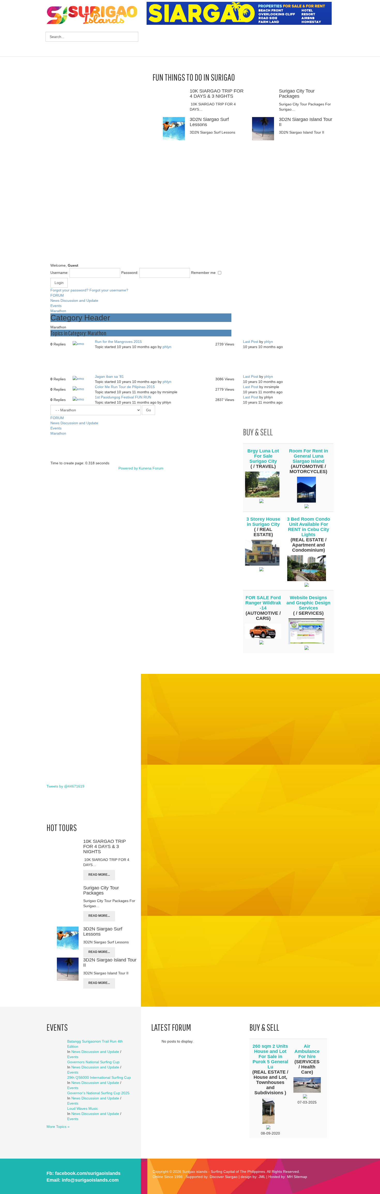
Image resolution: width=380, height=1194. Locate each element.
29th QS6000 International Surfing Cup (99, 1077)
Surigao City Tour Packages (297, 93)
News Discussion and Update (74, 300)
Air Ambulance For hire (307, 1051)
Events (56, 306)
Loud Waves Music (82, 1108)
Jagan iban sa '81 (109, 376)
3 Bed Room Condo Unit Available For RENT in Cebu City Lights (308, 527)
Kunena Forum (151, 468)
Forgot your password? (69, 290)
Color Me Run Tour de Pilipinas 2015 (125, 387)
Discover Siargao (224, 1177)
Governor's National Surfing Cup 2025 (98, 1093)
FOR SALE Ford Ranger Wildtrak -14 (263, 603)
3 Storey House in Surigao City (263, 522)
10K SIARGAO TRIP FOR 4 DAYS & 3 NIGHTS (217, 93)
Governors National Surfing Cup (93, 1062)
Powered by (128, 468)
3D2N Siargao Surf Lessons (209, 122)
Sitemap (300, 1177)
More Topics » (58, 1126)
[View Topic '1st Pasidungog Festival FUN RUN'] (80, 399)
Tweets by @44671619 (65, 786)
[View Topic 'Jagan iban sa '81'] (80, 379)
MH (290, 1177)
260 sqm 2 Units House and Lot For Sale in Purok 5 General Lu (270, 1056)
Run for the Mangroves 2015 (118, 342)
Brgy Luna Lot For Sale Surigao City (263, 456)
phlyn (167, 347)
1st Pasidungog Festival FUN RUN (123, 397)
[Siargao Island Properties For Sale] (241, 13)
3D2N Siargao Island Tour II (305, 122)
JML (262, 1177)
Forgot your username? (108, 290)
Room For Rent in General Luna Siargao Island (308, 456)
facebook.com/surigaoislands (87, 1173)
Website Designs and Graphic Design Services (308, 603)
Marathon (58, 311)
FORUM (57, 295)
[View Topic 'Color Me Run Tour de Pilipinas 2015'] (80, 389)
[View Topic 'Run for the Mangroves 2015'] (80, 344)
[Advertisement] (241, 41)
